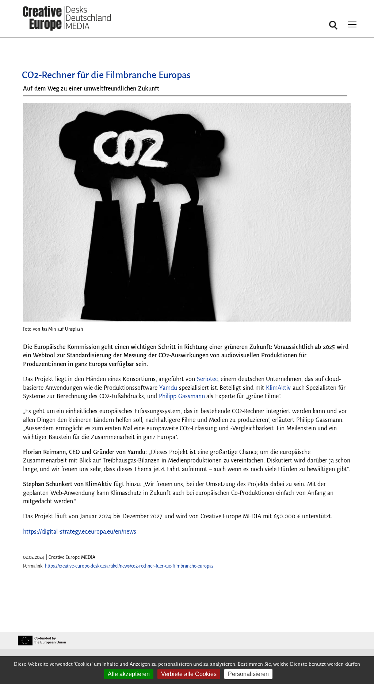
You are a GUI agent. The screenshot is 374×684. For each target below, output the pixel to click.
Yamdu (168, 388)
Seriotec (207, 379)
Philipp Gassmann (182, 396)
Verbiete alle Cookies (189, 674)
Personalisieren (248, 674)
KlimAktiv (278, 388)
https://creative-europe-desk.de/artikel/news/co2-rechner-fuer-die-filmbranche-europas (129, 566)
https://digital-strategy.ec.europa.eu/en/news (79, 532)
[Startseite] (67, 18)
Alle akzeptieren (129, 674)
